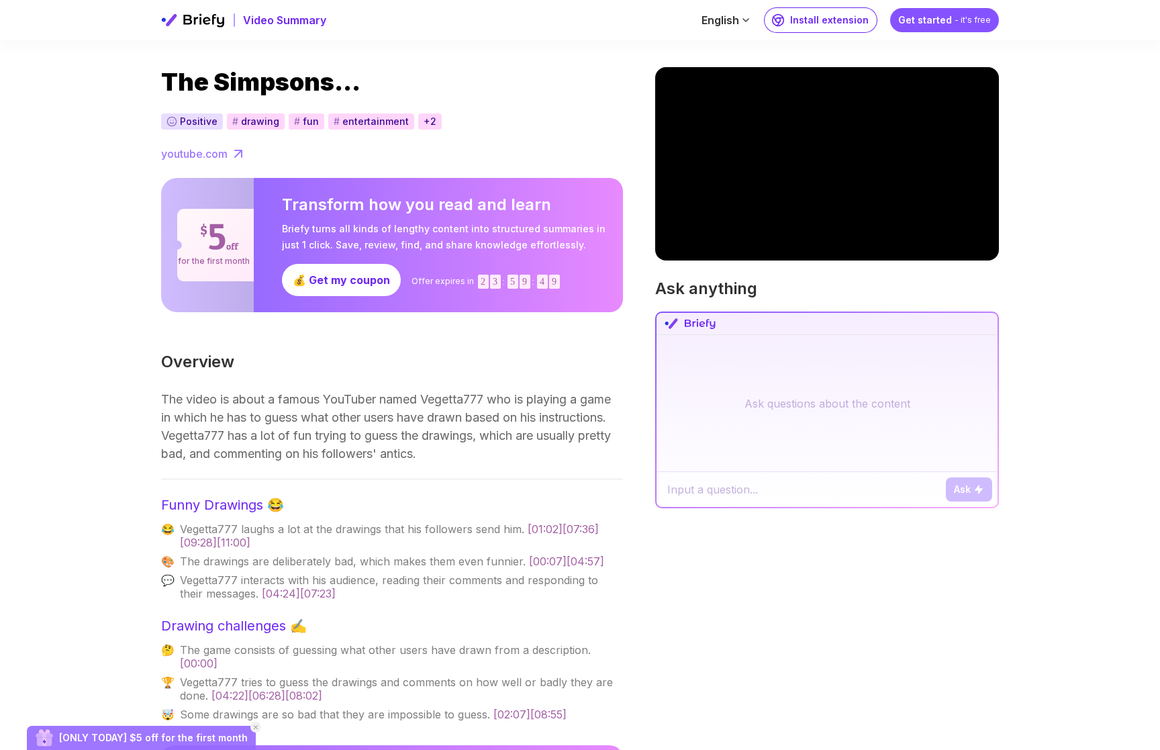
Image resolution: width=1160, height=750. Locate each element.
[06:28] (266, 695)
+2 (430, 121)
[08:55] (548, 714)
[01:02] (545, 529)
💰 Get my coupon (341, 280)
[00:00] (199, 663)
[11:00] (233, 542)
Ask (962, 489)
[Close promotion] (255, 727)
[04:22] (229, 695)
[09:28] (198, 542)
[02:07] (511, 714)
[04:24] (281, 593)
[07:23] (318, 593)
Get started (944, 20)
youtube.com (194, 153)
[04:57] (585, 561)
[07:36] (581, 529)
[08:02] (303, 695)
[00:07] (548, 561)
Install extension (829, 20)
